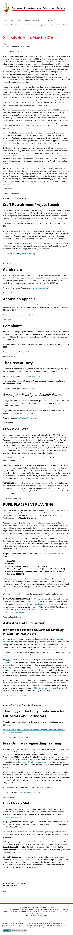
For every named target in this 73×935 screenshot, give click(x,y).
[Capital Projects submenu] (60, 24)
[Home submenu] (7, 20)
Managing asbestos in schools (45, 688)
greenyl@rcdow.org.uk (13, 817)
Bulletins (24, 883)
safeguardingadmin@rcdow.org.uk (33, 762)
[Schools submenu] (22, 20)
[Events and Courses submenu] (57, 20)
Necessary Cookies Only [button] (19, 930)
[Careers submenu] (68, 24)
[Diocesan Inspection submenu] (46, 24)
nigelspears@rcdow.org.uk (36, 604)
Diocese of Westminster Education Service (38, 8)
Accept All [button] (6, 930)
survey (8, 660)
